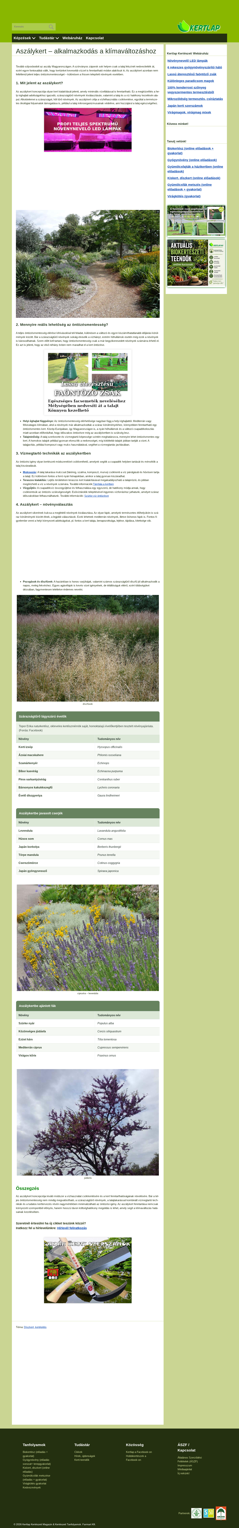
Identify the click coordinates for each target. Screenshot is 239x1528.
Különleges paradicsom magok (190, 81)
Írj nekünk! (183, 1473)
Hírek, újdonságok (84, 1455)
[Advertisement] (119, 9)
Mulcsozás (29, 472)
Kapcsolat (95, 38)
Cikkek (78, 1451)
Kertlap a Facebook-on (139, 1451)
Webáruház (72, 38)
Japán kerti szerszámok (185, 106)
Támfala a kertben (103, 484)
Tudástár (46, 38)
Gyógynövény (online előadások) (192, 160)
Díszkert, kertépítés (35, 1327)
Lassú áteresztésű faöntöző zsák (191, 74)
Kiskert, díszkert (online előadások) (193, 178)
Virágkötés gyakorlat (34, 1483)
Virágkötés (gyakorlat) (184, 196)
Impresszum (185, 1465)
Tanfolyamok (34, 1445)
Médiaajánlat (185, 1469)
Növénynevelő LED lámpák (187, 61)
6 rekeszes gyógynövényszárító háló (194, 67)
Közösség (135, 1445)
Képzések (22, 38)
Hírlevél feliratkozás (72, 1228)
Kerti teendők (81, 1459)
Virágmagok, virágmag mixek (189, 112)
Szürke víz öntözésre (96, 495)
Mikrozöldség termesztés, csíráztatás (195, 99)
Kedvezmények (32, 1487)
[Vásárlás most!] (88, 130)
